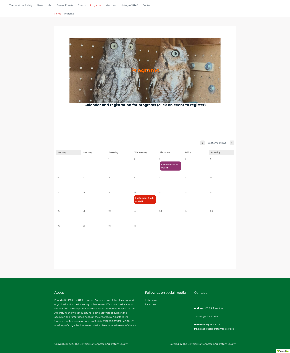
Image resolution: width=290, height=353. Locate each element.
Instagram (151, 300)
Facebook (150, 304)
